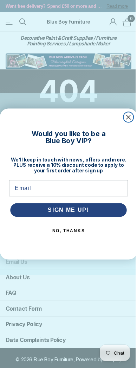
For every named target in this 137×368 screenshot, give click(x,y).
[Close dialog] (128, 117)
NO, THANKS (68, 230)
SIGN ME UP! (68, 210)
